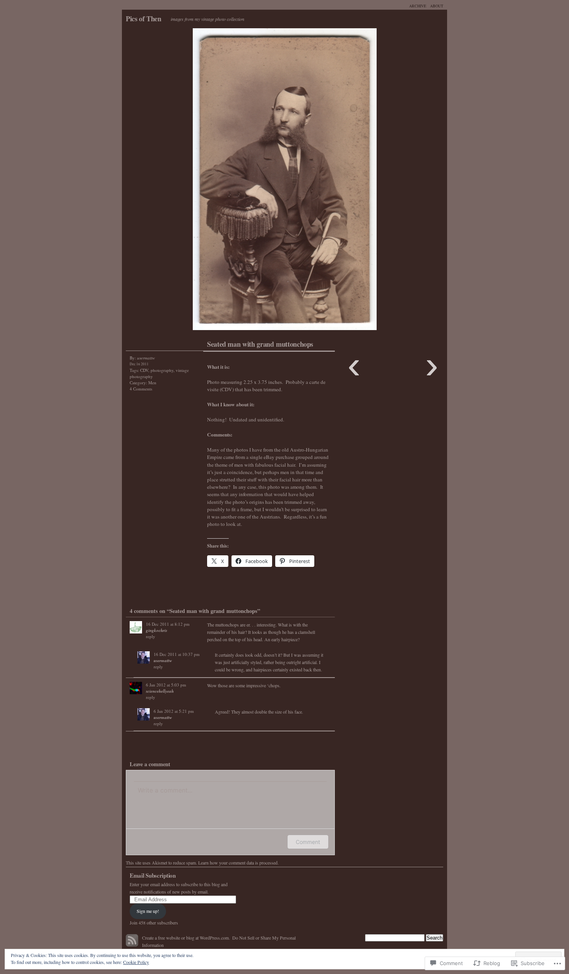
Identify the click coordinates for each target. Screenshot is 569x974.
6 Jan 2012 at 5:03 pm (166, 685)
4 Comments (141, 389)
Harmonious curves (365, 181)
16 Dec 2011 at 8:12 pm (168, 624)
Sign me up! (148, 911)
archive (417, 6)
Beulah (203, 181)
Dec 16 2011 (139, 363)
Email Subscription (153, 875)
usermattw (163, 660)
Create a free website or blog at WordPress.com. (186, 938)
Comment (308, 842)
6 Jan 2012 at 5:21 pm (174, 711)
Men (152, 382)
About (436, 6)
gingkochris (156, 630)
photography (162, 370)
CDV (144, 370)
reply (150, 636)
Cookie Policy (136, 962)
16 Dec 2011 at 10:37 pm (177, 654)
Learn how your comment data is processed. (238, 862)
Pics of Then (143, 19)
